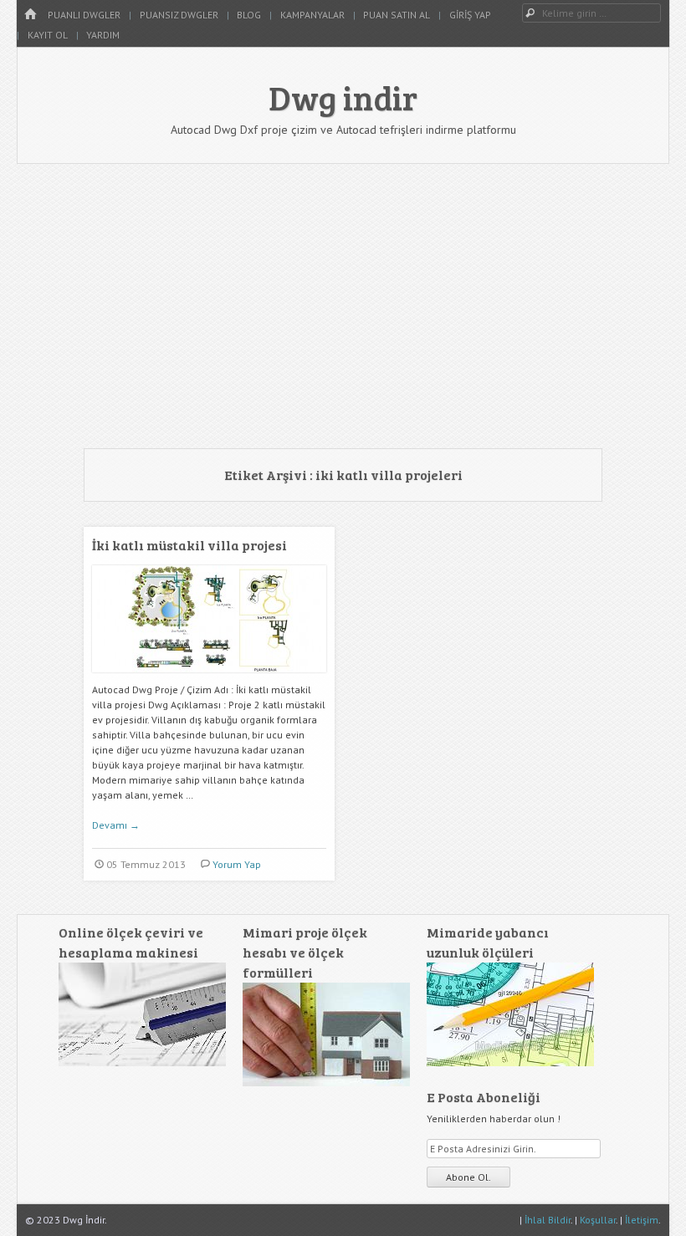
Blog (249, 14)
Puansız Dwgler (179, 14)
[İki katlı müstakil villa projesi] (209, 678)
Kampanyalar (312, 14)
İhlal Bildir (548, 1219)
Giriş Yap (470, 14)
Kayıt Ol (48, 34)
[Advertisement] (343, 306)
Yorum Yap (236, 864)
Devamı (116, 825)
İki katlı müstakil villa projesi (189, 545)
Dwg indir (343, 97)
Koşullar (598, 1219)
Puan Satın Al (396, 14)
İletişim (641, 1219)
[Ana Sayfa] (30, 15)
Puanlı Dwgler (84, 14)
